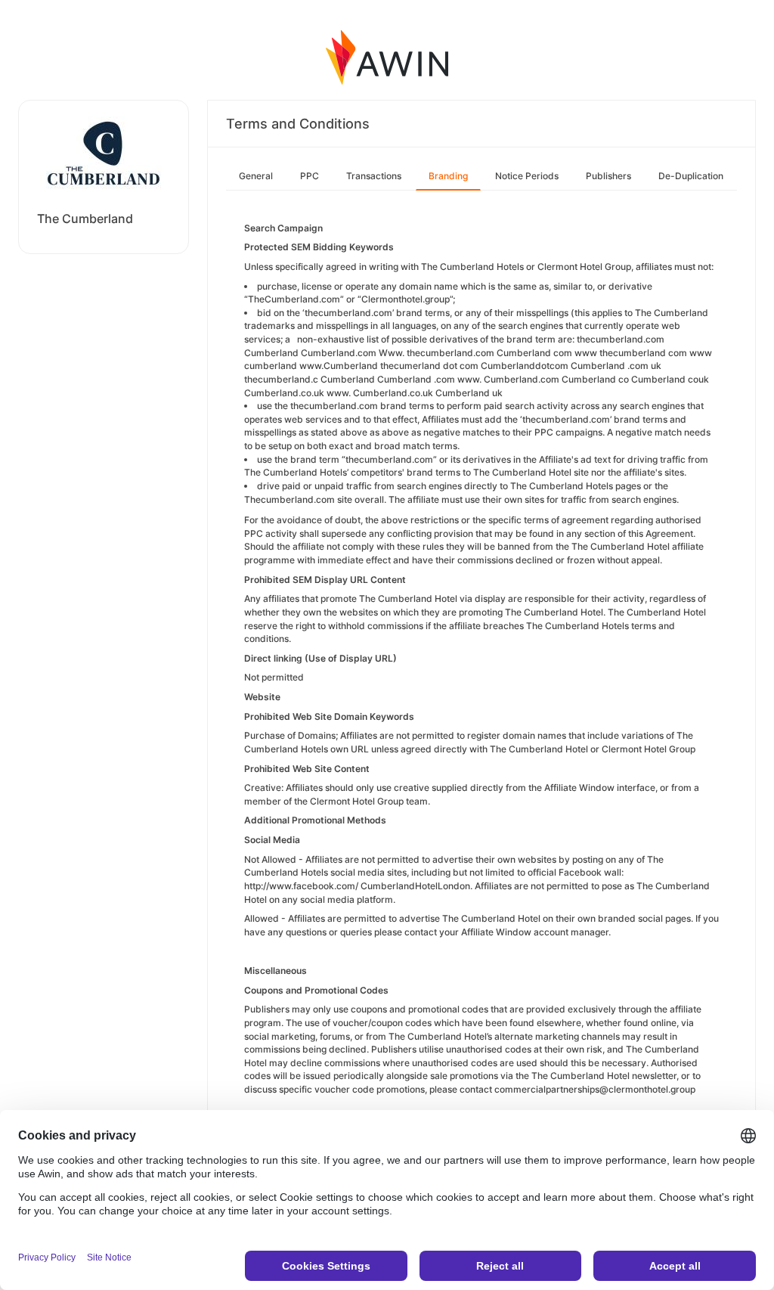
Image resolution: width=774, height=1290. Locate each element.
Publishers (608, 175)
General (256, 175)
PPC (309, 175)
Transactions (373, 175)
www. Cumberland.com (508, 379)
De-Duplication (690, 175)
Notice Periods (527, 175)
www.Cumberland (338, 365)
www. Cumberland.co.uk (380, 392)
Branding (448, 175)
